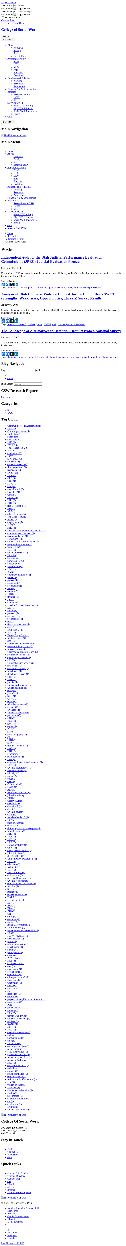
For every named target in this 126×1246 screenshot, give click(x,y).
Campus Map (13, 1178)
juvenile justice (74, 357)
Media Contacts (15, 1222)
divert (11, 809)
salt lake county (16, 638)
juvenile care (15, 566)
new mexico (15, 1096)
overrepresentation (18, 1065)
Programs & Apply (16, 58)
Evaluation (14, 434)
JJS (10, 933)
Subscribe (6, 397)
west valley (14, 982)
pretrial (12, 922)
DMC (11, 765)
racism (12, 985)
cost (11, 966)
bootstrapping (15, 1038)
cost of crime (15, 971)
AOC (11, 798)
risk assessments (16, 505)
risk (10, 621)
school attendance (17, 704)
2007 (11, 839)
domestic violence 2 (16, 324)
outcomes (13, 919)
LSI (10, 607)
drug (11, 627)
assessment (14, 602)
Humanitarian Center (19, 792)
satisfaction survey (18, 668)
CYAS (12, 698)
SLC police (14, 459)
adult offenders (16, 514)
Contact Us (12, 1152)
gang (11, 723)
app (10, 599)
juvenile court (15, 811)
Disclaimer (12, 1211)
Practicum (18, 72)
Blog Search (7, 384)
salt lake (31, 324)
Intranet (11, 1189)
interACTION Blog (23, 105)
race (11, 781)
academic (13, 1087)
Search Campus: (9, 11)
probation (13, 583)
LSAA (12, 475)
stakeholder (14, 671)
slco (11, 641)
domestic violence (17, 464)
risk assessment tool (18, 624)
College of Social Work (19, 30)
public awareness (17, 1007)
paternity (13, 949)
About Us (18, 47)
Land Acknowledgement (19, 1192)
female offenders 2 (18, 817)
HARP (12, 897)
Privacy (11, 1213)
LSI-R (12, 610)
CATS (12, 787)
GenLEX (13, 492)
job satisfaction (16, 853)
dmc (11, 1040)
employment (15, 522)
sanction (13, 886)
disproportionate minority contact (25, 762)
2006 (11, 842)
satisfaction (14, 665)
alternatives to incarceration (20, 357)
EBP (11, 902)
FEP (11, 525)
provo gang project (18, 734)
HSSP (12, 519)
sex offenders (15, 756)
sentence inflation (17, 1073)
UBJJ (11, 740)
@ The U (12, 1187)
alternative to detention (20, 1090)
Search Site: (7, 5)
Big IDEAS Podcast (23, 108)
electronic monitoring (19, 1098)
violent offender (16, 1084)
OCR (11, 916)
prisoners (13, 616)
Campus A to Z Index (17, 1173)
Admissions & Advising (19, 78)
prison (12, 941)
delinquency (15, 875)
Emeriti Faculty (21, 56)
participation (15, 952)
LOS (11, 569)
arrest (11, 759)
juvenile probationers (19, 1109)
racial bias (13, 1068)
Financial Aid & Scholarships (21, 89)
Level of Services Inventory (22, 605)
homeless (13, 461)
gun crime (13, 988)
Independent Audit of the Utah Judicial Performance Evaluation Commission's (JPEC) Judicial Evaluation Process (51, 259)
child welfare (15, 439)
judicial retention (57, 287)
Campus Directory (16, 1176)
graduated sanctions (18, 1054)
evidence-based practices (21, 533)
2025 (11, 428)
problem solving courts (20, 646)
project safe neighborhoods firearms (26, 999)
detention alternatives (55, 357)
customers (13, 955)
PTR (11, 905)
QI (10, 737)
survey (70, 287)
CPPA (12, 847)
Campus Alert (8, 20)
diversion (13, 709)
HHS (16, 64)
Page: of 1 (20, 370)
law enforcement (17, 770)
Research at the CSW (24, 203)
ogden (12, 726)
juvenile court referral (19, 767)
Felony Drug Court (18, 635)
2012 (11, 527)
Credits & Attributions (18, 1216)
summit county (16, 831)
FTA (11, 908)
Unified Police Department (22, 858)
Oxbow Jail (14, 784)
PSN (11, 1005)
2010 (11, 834)
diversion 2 (14, 806)
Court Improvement (18, 431)
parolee (12, 580)
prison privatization (18, 944)
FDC (11, 632)
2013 (11, 748)
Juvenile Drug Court (19, 878)
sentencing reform (17, 1060)
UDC (11, 594)
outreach (13, 996)
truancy (12, 707)
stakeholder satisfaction (20, 925)
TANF (12, 555)
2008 (11, 836)
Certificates (19, 75)
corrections (15, 539)
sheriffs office (15, 856)
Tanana (12, 497)
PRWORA (14, 958)
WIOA (12, 450)
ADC (11, 789)
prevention (14, 715)
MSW (16, 67)
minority (13, 773)
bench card (14, 437)
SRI (15, 100)
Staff (16, 53)
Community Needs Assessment (24, 425)
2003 (11, 1027)
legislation (14, 993)
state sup (13, 891)
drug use (13, 1107)
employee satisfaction (19, 850)
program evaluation (18, 654)
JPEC (16, 287)
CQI (11, 718)
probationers (15, 618)
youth (11, 778)
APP (11, 511)
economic (13, 754)
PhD (16, 69)
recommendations (17, 536)
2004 (11, 1013)
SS (10, 889)
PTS (11, 911)
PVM (11, 588)
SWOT (47, 324)
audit (9, 287)
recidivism (14, 470)
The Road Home (17, 516)
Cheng (12, 494)
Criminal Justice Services (21, 663)
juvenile (12, 693)
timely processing (17, 552)
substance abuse (16, 649)
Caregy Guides (16, 800)
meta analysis (15, 938)
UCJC (17, 97)
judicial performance (38, 287)
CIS (9, 1181)
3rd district (14, 547)
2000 (11, 1062)
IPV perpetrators (17, 467)
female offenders (17, 1016)
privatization (15, 947)
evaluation (14, 453)
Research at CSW (22, 94)
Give (9, 116)
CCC (11, 481)
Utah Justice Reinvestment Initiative (26, 530)
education (13, 864)
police (12, 776)
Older (10, 378)
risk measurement (17, 745)
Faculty (17, 50)
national (104, 357)
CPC (11, 478)
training (12, 1010)
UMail (10, 1184)
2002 (11, 1029)
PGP (11, 729)
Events (17, 114)
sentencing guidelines (19, 1057)
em (10, 1101)
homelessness (15, 561)
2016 (11, 503)
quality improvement (19, 657)
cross (11, 721)
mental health (15, 489)
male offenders (16, 823)
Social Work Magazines (25, 111)
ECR (11, 550)
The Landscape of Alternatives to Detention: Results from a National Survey (61, 331)
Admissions (19, 86)
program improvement (19, 544)
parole (12, 577)
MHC (11, 483)
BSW (16, 61)
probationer (14, 585)
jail (10, 820)
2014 (11, 500)
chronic (12, 1071)
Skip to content (8, 2)
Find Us (11, 1149)
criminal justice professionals (88, 287)
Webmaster (12, 1154)
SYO (11, 696)
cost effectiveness (17, 936)
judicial (23, 287)
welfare (12, 867)
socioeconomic (16, 1049)
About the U (13, 1219)
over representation (18, 1046)
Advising (18, 81)
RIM (11, 508)
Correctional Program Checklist (24, 652)
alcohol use (14, 1104)
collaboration (15, 563)
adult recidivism (16, 872)
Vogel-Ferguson (17, 448)
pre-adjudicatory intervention (23, 930)
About (10, 45)
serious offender (16, 1076)
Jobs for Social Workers (18, 228)
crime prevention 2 (18, 977)
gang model (14, 980)
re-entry (12, 591)
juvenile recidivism (18, 880)
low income (14, 1043)
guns (11, 991)
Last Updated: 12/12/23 (12, 1243)
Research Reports (15, 239)
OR (10, 914)
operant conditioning (19, 574)
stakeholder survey (18, 674)
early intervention (17, 1051)
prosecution (14, 1002)
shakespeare (14, 825)
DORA (12, 472)
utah (54, 324)
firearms (13, 596)
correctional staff (17, 845)
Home (10, 151)
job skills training (17, 795)
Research (11, 92)
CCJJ (11, 814)
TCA (11, 869)
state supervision (17, 894)
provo (11, 732)
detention (39, 357)
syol (11, 1082)
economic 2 (14, 974)
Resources (19, 83)
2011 (11, 751)
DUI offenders (16, 927)
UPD (11, 861)
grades (12, 1093)
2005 (11, 960)
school (12, 701)
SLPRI (12, 743)
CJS (11, 660)
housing (12, 558)
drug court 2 (15, 630)
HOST (12, 456)
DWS (12, 445)
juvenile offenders (91, 357)
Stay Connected (15, 103)
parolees (13, 613)
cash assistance (16, 963)
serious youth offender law (22, 1079)
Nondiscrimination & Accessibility (24, 1208)
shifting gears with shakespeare (24, 828)
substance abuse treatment (21, 883)
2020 (11, 442)
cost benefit (14, 969)
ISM (11, 572)
